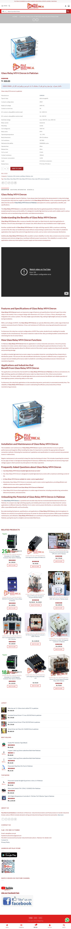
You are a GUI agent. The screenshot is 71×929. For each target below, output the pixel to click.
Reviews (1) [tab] (30, 189)
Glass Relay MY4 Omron (25, 179)
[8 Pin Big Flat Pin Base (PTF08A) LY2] (35, 543)
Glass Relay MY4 (14, 179)
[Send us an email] (12, 819)
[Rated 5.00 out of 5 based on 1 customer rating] (35, 78)
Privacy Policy (5, 842)
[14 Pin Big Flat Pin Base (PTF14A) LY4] (35, 663)
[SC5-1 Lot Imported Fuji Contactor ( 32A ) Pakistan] (12, 623)
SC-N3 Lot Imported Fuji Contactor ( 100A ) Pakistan (35, 635)
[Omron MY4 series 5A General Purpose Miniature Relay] (35, 582)
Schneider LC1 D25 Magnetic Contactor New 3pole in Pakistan (12, 556)
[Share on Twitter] (9, 182)
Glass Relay (7, 179)
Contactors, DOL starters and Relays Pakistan (38, 17)
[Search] (9, 6)
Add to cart (17, 168)
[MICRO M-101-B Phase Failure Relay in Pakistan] (12, 583)
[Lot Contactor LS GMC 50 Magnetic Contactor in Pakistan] (59, 625)
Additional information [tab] (18, 189)
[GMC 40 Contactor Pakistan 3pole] (59, 583)
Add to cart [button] (12, 565)
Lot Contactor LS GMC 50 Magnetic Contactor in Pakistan (58, 640)
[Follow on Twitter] (9, 819)
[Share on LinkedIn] (15, 182)
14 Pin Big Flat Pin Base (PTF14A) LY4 (35, 677)
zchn (32, 176)
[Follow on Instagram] (6, 819)
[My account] (65, 6)
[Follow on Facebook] (2, 819)
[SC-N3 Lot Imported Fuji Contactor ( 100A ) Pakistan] (35, 622)
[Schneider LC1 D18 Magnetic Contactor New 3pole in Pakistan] (12, 664)
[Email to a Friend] (12, 182)
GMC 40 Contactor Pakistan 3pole (59, 599)
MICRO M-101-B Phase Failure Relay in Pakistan (12, 599)
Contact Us (4, 840)
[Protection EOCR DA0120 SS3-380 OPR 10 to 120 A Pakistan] (59, 541)
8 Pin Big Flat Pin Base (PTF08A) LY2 (35, 557)
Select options (35, 605)
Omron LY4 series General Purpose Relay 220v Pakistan (59, 680)
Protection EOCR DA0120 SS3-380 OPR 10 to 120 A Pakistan (58, 552)
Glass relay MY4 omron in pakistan (40, 179)
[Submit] (68, 11)
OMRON (42, 95)
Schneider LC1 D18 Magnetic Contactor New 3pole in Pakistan (12, 678)
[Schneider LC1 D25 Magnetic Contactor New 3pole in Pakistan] (12, 543)
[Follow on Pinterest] (15, 819)
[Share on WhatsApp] (2, 182)
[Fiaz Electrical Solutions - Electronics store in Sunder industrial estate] (35, 6)
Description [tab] (5, 189)
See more (60, 815)
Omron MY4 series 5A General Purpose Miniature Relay (35, 596)
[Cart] (69, 6)
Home (15, 17)
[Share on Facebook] (6, 182)
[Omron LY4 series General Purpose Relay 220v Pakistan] (59, 665)
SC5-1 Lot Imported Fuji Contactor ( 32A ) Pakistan (12, 638)
